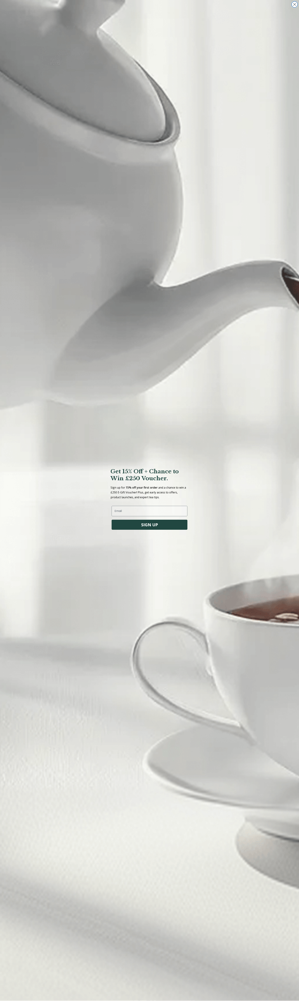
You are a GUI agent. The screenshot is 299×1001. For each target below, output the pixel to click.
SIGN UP (149, 524)
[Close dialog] (295, 4)
